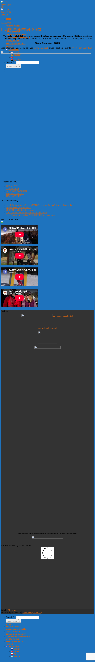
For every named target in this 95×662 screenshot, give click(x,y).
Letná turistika (13, 631)
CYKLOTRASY (12, 188)
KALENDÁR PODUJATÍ (16, 191)
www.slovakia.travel (47, 328)
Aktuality (4, 23)
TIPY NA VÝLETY (14, 196)
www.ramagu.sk (41, 48)
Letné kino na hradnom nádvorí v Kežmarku (26, 212)
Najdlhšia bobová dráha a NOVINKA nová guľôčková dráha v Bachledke (39, 205)
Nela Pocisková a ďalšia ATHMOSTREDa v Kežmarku (30, 215)
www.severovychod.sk (62, 316)
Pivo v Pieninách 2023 (82, 48)
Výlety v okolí (12, 40)
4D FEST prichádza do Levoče (20, 210)
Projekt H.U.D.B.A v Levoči (18, 207)
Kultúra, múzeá (13, 25)
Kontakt (9, 644)
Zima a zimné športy (16, 634)
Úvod (8, 23)
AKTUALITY (11, 186)
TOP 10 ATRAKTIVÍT (15, 43)
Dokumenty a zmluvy (32, 612)
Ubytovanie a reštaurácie (18, 636)
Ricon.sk (12, 610)
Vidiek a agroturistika (16, 629)
